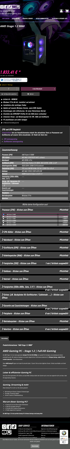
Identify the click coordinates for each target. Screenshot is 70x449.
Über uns (43, 435)
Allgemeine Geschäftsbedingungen (49, 429)
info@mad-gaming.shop (13, 13)
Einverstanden (35, 446)
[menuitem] (61, 11)
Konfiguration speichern (10, 94)
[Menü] (67, 431)
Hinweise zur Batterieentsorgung (49, 431)
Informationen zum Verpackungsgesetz (50, 433)
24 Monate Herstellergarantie (25, 429)
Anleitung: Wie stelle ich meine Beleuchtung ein (29, 431)
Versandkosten (11, 75)
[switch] (64, 442)
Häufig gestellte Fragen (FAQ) (25, 433)
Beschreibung (4, 338)
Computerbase (6, 133)
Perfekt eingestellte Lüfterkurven (26, 435)
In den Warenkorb (37, 89)
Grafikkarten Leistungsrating (13, 141)
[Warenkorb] (67, 11)
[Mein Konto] (61, 11)
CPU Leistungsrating (10, 139)
